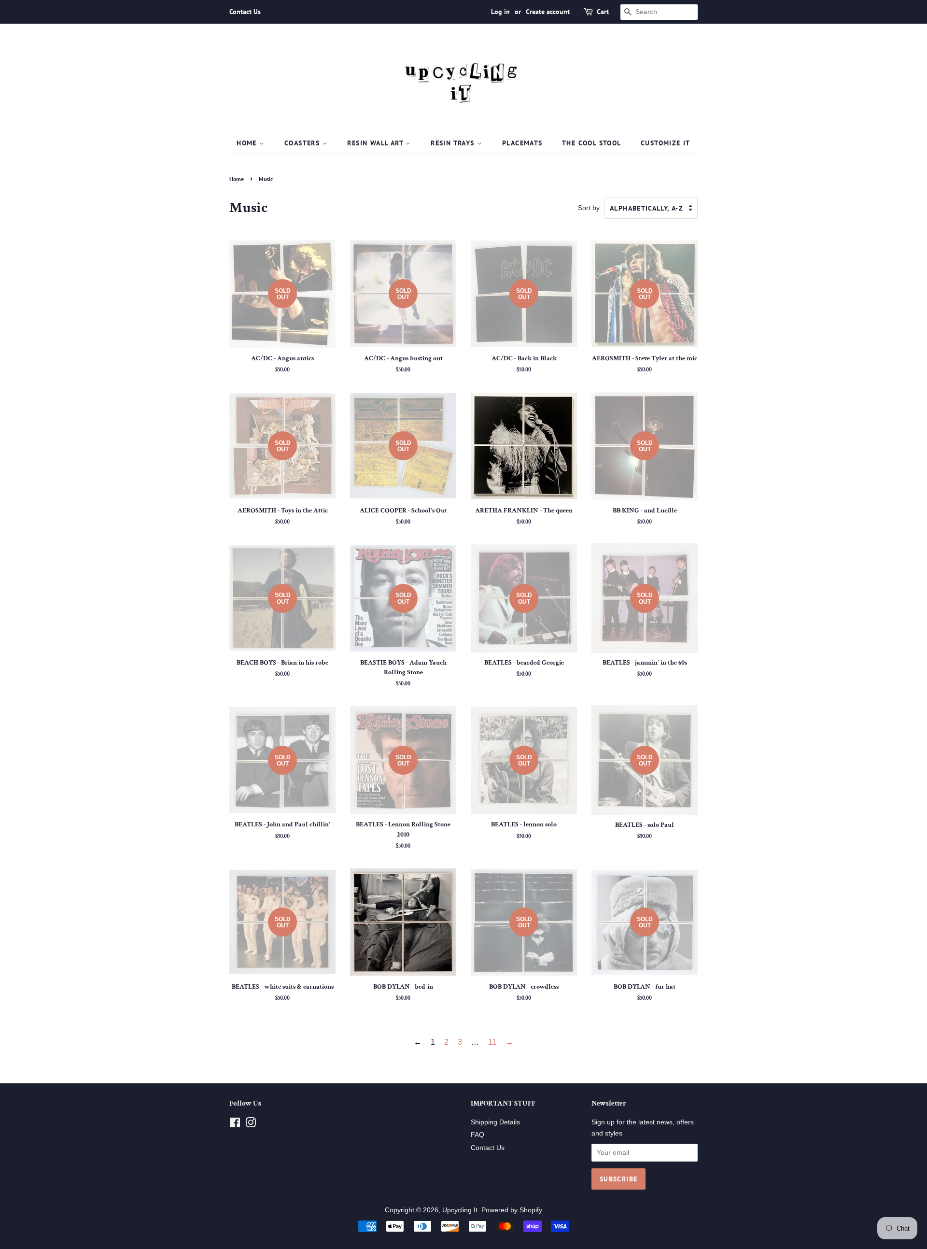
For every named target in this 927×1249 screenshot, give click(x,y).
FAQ (477, 1134)
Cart (603, 11)
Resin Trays (454, 143)
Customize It (665, 143)
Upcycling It (460, 1210)
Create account (548, 11)
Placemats (522, 143)
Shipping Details (495, 1122)
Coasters (303, 143)
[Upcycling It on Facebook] (234, 1124)
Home (248, 143)
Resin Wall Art (376, 143)
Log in (500, 11)
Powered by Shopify (511, 1210)
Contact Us (245, 11)
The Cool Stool (591, 143)
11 (492, 1042)
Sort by (589, 208)
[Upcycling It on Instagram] (250, 1124)
